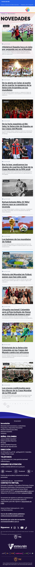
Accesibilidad (18, 481)
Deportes (6, 26)
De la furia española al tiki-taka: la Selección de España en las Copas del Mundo (17, 126)
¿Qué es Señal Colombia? (8, 439)
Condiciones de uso (7, 481)
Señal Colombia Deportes (9, 441)
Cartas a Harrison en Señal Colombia (10, 4)
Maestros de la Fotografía (27, 4)
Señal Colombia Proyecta (8, 444)
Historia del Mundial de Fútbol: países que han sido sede (17, 275)
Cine (5, 288)
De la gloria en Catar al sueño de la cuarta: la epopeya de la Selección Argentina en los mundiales (16, 86)
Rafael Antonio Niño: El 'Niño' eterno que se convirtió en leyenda (16, 204)
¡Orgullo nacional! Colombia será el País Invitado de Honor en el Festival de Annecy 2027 (16, 312)
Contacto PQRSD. (26, 493)
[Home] (28, 9)
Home (3, 13)
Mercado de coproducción (9, 446)
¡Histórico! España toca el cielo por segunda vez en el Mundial (17, 48)
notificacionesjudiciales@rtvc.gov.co (12, 516)
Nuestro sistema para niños (9, 429)
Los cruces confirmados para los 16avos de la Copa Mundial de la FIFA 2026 (17, 390)
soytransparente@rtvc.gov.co (10, 521)
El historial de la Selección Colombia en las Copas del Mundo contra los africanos (15, 350)
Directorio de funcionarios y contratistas (13, 426)
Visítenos (3, 433)
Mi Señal (3, 443)
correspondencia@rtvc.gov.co (24, 491)
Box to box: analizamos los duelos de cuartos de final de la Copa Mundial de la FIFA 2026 (17, 167)
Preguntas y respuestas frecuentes (11, 428)
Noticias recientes (6, 431)
